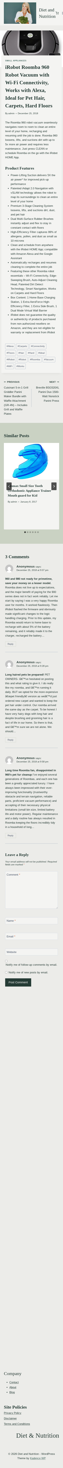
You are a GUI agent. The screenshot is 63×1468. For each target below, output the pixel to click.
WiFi (9, 366)
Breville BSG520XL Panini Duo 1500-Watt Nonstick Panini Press (47, 391)
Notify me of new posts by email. (28, 972)
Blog (12, 1392)
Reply (10, 644)
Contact (14, 1382)
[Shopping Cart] (57, 13)
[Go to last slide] (9, 486)
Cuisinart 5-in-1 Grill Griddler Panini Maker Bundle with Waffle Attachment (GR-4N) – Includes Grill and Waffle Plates (16, 398)
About (12, 1387)
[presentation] (31, 461)
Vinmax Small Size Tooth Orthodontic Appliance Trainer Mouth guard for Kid (29, 490)
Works (20, 366)
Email (11, 936)
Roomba (35, 359)
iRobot (11, 359)
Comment (13, 874)
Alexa (10, 346)
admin (11, 113)
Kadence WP (38, 1458)
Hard (31, 353)
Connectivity (38, 346)
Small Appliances (15, 61)
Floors (10, 353)
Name (11, 920)
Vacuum (49, 359)
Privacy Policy (12, 1413)
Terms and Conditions (17, 1423)
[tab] (25, 532)
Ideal (41, 353)
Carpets (22, 346)
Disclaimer (10, 1418)
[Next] (54, 486)
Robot (22, 359)
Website (11, 952)
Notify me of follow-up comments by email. (31, 964)
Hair (21, 353)
